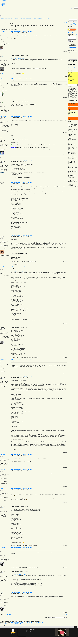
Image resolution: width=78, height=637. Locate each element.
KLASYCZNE (9, 19)
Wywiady (43, 18)
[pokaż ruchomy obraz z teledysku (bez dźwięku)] (62, 632)
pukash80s (2, 469)
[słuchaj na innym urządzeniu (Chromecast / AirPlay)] (10, 634)
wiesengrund (3, 160)
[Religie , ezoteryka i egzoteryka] (2, 73)
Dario (1, 99)
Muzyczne (15, 19)
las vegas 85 (3, 359)
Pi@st (1, 78)
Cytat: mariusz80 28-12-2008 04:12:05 (19, 574)
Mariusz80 (2, 325)
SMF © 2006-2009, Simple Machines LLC (17, 623)
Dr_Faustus (2, 31)
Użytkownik (70, 32)
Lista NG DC (25, 18)
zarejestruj (73, 35)
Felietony (39, 18)
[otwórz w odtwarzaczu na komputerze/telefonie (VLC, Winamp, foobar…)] (12, 634)
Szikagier (24, 19)
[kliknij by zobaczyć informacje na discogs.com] (22, 632)
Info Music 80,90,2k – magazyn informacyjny (34, 622)
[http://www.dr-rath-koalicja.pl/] (2, 157)
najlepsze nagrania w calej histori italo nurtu (37, 19)
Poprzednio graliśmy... (72, 67)
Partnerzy (47, 18)
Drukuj (65, 22)
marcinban (2, 266)
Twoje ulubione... (71, 69)
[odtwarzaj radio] (13, 630)
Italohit (1, 137)
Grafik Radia (13, 18)
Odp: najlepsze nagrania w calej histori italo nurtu (21, 31)
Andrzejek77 (3, 116)
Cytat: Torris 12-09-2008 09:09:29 (18, 58)
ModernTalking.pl (13, 622)
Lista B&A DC (30, 18)
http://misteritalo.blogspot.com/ (30, 458)
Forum (3, 19)
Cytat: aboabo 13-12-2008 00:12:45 (18, 271)
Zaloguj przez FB (73, 47)
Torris (1, 235)
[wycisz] (10, 632)
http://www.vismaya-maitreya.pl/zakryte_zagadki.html (22, 157)
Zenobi (1, 488)
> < (5, 18)
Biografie (35, 18)
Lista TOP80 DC (19, 18)
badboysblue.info (20, 622)
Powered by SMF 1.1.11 (4, 623)
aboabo (2, 376)
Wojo (1, 53)
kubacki (2, 504)
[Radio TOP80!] (24, 11)
